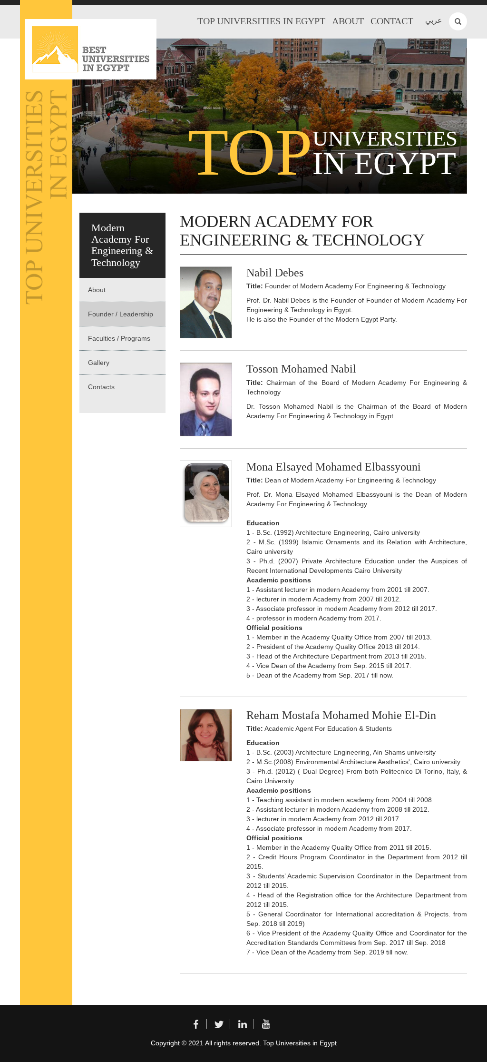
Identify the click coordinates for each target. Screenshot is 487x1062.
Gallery (98, 362)
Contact (391, 21)
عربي (433, 20)
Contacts (101, 387)
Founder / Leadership (120, 314)
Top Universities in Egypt (261, 21)
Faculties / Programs (119, 338)
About (348, 21)
